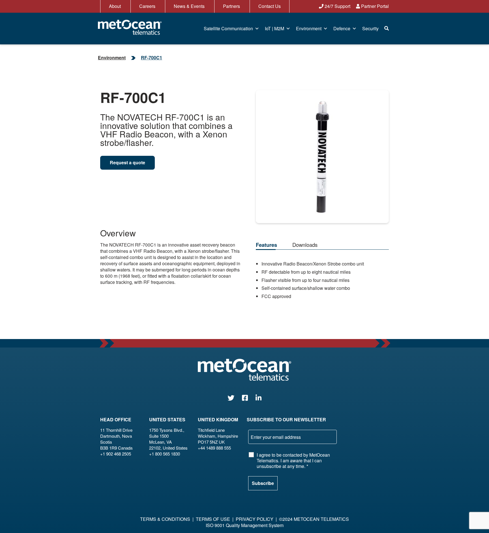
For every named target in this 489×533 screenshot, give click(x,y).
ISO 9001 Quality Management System (245, 525)
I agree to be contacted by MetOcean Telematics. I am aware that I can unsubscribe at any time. (293, 460)
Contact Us (269, 6)
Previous (263, 152)
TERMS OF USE (213, 519)
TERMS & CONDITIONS (165, 519)
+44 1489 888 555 (214, 448)
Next (381, 152)
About (115, 6)
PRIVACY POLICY (254, 519)
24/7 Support (336, 6)
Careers (147, 6)
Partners (231, 6)
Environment (308, 28)
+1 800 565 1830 (164, 454)
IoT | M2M (274, 28)
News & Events (189, 6)
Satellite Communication (228, 28)
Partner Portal (374, 6)
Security (370, 28)
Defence (341, 28)
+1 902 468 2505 (115, 454)
